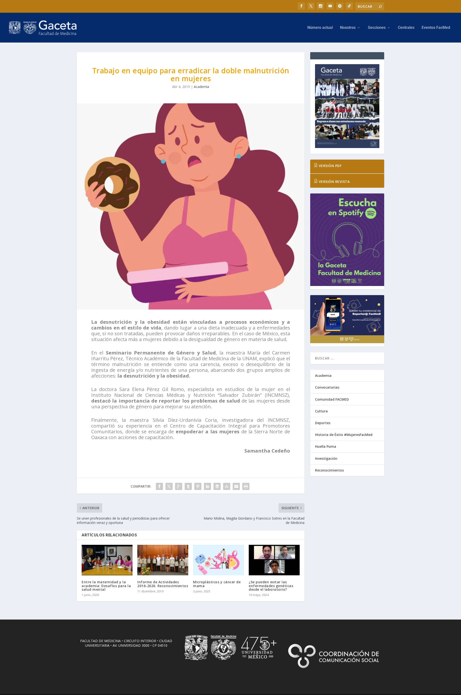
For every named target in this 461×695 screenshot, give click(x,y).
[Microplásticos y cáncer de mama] (218, 560)
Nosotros (348, 28)
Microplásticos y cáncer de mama (217, 584)
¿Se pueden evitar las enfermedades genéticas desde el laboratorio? (271, 586)
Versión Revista (334, 181)
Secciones (377, 28)
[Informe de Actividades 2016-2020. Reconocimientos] (162, 560)
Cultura (321, 411)
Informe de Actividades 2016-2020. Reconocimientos (162, 584)
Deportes (322, 423)
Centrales (406, 28)
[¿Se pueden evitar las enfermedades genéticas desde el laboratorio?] (274, 560)
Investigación (326, 458)
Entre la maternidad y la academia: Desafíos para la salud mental (106, 586)
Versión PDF (329, 165)
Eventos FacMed (436, 28)
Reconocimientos (329, 470)
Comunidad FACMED (332, 399)
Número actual (320, 28)
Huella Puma (325, 446)
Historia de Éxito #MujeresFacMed (343, 434)
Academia (201, 86)
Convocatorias (327, 387)
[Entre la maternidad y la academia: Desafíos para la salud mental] (107, 560)
